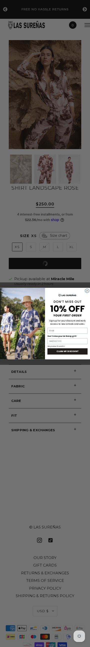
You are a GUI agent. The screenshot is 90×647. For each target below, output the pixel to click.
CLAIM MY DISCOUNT (67, 351)
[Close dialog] (87, 291)
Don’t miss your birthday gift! (62, 336)
